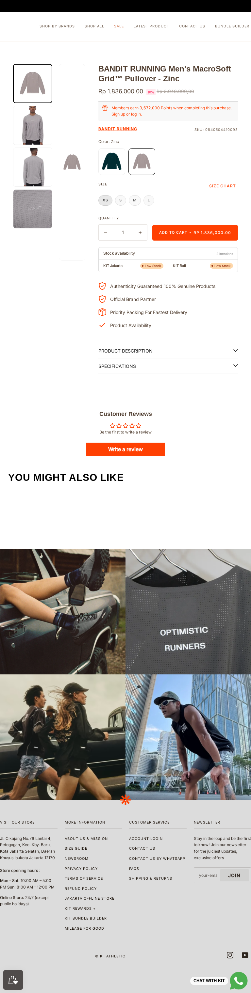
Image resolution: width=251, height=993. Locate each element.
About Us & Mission (86, 839)
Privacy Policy (81, 869)
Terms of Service (84, 878)
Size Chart (222, 185)
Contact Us (142, 848)
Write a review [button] (125, 449)
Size (102, 184)
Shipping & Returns (150, 878)
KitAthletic (113, 956)
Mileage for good (84, 928)
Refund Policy (81, 889)
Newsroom (77, 859)
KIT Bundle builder (86, 918)
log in (136, 114)
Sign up (118, 114)
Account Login (146, 839)
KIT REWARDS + (80, 908)
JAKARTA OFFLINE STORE (89, 898)
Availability (119, 253)
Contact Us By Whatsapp (157, 859)
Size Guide (76, 848)
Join (234, 875)
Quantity (108, 218)
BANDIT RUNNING (117, 128)
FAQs (134, 869)
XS (105, 200)
